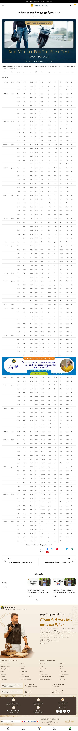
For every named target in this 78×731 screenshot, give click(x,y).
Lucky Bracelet (5, 663)
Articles (62, 663)
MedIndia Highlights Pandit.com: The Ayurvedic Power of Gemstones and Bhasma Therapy (64, 592)
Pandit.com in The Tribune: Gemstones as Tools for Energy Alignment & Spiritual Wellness (37, 592)
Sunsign (4, 583)
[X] (60, 711)
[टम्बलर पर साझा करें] (62, 549)
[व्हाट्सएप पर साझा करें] (72, 549)
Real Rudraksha (25, 676)
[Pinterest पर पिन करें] (57, 549)
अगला (69, 558)
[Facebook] (57, 711)
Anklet (23, 663)
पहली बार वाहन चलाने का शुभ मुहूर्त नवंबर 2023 (20, 562)
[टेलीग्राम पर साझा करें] (67, 549)
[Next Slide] (69, 1)
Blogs (41, 666)
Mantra (62, 676)
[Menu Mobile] (3, 5)
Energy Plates (5, 669)
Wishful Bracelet (5, 666)
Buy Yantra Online (26, 679)
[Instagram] (64, 711)
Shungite (3, 676)
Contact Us (43, 669)
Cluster (23, 666)
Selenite (3, 674)
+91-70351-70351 (38, 703)
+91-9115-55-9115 (63, 703)
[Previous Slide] (9, 1)
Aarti (61, 666)
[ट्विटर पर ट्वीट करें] (52, 549)
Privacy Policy (44, 674)
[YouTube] (68, 711)
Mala (22, 674)
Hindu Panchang (64, 674)
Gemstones (24, 671)
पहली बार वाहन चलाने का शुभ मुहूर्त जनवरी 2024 (57, 562)
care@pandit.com (38, 711)
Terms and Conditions (46, 676)
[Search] (70, 5)
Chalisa (62, 669)
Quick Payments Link (45, 679)
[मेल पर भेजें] (47, 552)
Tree (2, 671)
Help (41, 671)
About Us (42, 663)
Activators (4, 679)
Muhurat (62, 679)
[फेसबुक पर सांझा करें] (47, 549)
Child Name (63, 671)
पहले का (9, 558)
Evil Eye (23, 669)
